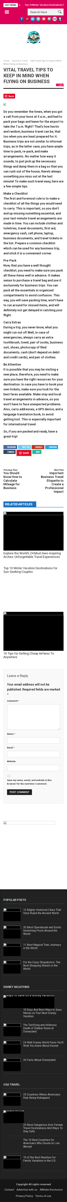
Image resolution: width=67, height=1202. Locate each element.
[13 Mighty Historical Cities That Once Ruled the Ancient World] (12, 914)
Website (11, 761)
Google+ (39, 447)
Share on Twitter (27, 97)
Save (11, 96)
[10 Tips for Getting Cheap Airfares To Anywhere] (33, 631)
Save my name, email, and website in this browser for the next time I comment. (29, 782)
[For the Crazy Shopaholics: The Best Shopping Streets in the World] (12, 967)
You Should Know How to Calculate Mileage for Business (12, 479)
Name (11, 734)
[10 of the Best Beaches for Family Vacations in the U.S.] (12, 1162)
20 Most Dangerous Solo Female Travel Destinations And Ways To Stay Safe (43, 1128)
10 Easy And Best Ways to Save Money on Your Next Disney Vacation (42, 1013)
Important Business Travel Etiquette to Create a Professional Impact (52, 481)
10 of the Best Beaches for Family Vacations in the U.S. (39, 1159)
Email (11, 747)
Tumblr (10, 451)
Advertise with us (26, 1189)
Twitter (25, 447)
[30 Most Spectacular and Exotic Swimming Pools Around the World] (12, 932)
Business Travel (20, 61)
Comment (13, 701)
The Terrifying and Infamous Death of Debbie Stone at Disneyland (40, 1028)
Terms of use (43, 1196)
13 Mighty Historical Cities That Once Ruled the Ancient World (42, 911)
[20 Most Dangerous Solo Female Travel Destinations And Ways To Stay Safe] (13, 1116)
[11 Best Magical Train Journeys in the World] (12, 949)
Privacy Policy (24, 1196)
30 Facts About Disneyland (39, 1060)
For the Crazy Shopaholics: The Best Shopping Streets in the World (41, 965)
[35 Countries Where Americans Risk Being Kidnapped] (12, 1099)
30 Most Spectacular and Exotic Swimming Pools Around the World (42, 930)
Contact (9, 1189)
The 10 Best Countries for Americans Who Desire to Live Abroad (41, 1143)
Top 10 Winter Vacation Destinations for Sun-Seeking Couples (30, 570)
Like (61, 85)
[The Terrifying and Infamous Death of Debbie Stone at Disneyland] (12, 1029)
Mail (38, 451)
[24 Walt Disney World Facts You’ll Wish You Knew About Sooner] (12, 1047)
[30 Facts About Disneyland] (12, 1064)
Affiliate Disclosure (51, 1189)
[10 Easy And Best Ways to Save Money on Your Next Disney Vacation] (28, 1001)
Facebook (11, 447)
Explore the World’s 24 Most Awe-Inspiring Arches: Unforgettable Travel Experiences (32, 555)
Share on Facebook (19, 97)
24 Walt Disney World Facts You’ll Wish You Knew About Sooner (43, 1044)
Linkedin (53, 447)
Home (6, 61)
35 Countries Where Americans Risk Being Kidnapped (42, 1096)
